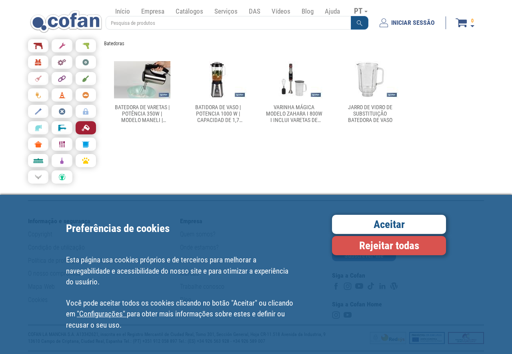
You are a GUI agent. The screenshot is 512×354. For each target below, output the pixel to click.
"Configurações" (102, 313)
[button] (359, 23)
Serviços (226, 11)
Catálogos (189, 11)
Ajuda (332, 11)
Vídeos (281, 11)
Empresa (152, 11)
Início (122, 11)
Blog (308, 11)
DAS (254, 11)
